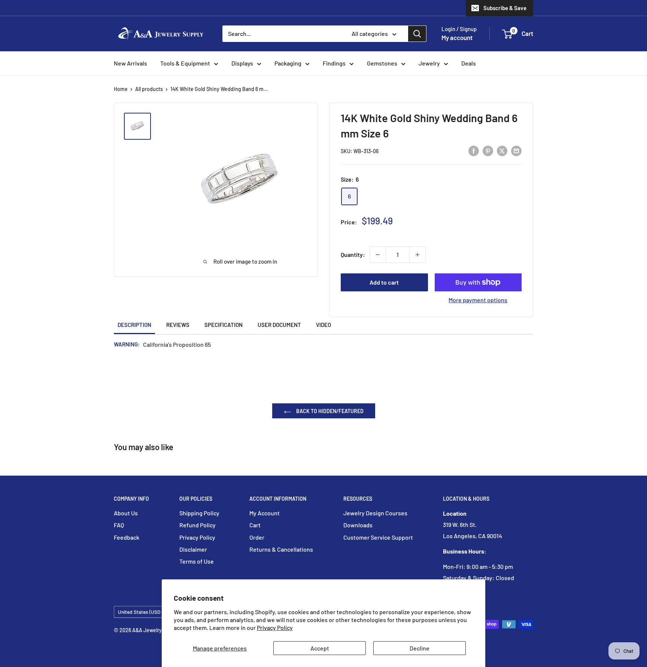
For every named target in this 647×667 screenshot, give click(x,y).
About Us (126, 512)
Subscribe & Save (504, 7)
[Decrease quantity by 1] (378, 255)
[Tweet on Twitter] (502, 150)
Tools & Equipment (185, 63)
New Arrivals (130, 63)
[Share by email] (516, 150)
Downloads (358, 524)
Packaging (287, 63)
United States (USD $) (142, 612)
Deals (468, 63)
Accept (319, 648)
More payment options (478, 299)
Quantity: (353, 254)
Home (121, 89)
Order (256, 537)
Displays (242, 63)
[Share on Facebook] (473, 150)
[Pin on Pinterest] (488, 150)
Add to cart (384, 282)
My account (457, 37)
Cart (255, 524)
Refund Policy (197, 524)
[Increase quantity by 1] (417, 255)
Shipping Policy (199, 512)
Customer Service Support (378, 537)
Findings (334, 63)
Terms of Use (196, 561)
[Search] (417, 33)
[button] (507, 34)
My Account (264, 512)
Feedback (126, 537)
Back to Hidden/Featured (329, 411)
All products (149, 89)
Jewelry (429, 63)
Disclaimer (193, 549)
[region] (141, 126)
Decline (419, 648)
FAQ (119, 524)
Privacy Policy (275, 627)
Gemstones (382, 63)
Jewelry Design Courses (375, 512)
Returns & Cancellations (281, 549)
